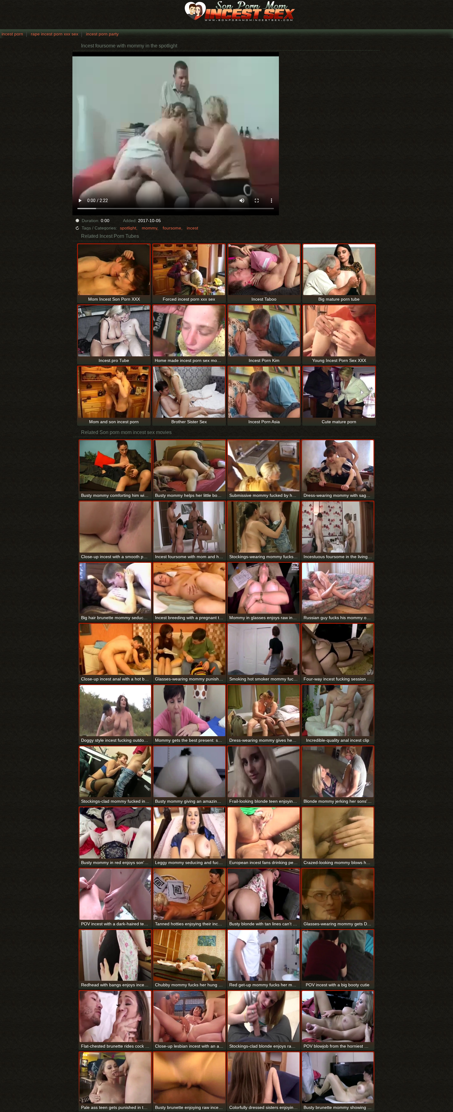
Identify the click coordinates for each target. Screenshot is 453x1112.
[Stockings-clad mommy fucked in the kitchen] (115, 771)
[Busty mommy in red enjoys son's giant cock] (115, 832)
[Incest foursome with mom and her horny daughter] (189, 527)
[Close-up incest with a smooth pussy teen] (115, 527)
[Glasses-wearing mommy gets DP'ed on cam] (338, 894)
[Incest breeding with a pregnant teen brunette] (189, 588)
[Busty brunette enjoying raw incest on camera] (189, 1077)
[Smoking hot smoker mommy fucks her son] (264, 649)
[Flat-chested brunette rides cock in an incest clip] (115, 1016)
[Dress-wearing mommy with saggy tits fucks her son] (338, 465)
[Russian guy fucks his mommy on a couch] (338, 588)
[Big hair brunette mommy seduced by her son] (115, 588)
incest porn (12, 33)
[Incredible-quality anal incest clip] (338, 710)
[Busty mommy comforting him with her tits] (115, 465)
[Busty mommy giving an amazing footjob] (189, 771)
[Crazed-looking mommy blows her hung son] (338, 832)
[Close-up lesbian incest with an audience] (189, 1016)
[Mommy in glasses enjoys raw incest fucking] (264, 588)
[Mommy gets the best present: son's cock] (189, 710)
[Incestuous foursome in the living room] (338, 527)
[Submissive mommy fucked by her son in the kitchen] (264, 465)
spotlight (128, 227)
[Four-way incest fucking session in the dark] (338, 649)
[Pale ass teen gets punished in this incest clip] (115, 1077)
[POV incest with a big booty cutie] (338, 955)
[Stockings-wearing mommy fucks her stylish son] (264, 527)
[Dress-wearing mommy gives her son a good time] (264, 710)
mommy (149, 227)
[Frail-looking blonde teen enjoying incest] (264, 771)
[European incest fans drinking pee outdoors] (264, 832)
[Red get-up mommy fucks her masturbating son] (264, 955)
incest (192, 227)
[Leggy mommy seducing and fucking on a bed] (189, 832)
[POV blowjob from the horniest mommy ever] (338, 1016)
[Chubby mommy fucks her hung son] (189, 955)
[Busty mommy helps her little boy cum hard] (189, 465)
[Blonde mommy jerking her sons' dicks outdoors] (338, 771)
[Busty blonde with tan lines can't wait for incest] (264, 894)
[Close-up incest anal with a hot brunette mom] (115, 649)
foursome (172, 227)
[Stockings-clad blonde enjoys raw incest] (264, 1016)
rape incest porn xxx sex (54, 33)
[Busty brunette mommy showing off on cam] (338, 1077)
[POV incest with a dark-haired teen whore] (115, 894)
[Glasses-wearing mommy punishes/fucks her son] (189, 649)
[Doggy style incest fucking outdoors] (115, 710)
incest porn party (102, 33)
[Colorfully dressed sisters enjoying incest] (264, 1077)
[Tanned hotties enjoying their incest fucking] (189, 894)
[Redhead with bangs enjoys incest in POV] (115, 955)
